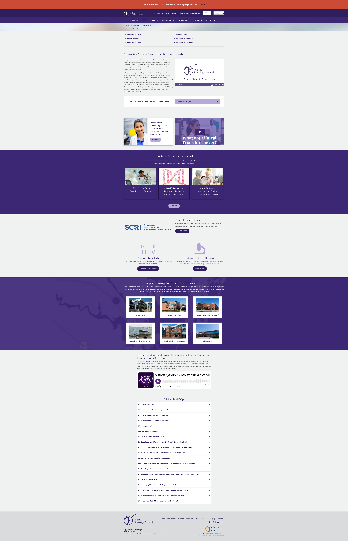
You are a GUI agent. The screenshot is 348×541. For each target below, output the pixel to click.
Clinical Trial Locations (184, 42)
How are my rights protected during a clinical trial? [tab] (157, 485)
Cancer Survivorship (197, 19)
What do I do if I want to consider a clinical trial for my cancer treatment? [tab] (165, 447)
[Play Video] (177, 84)
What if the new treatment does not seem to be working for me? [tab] (162, 453)
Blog (154, 13)
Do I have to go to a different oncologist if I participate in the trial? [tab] (162, 442)
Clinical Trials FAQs (134, 42)
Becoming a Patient (135, 19)
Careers (167, 13)
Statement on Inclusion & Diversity (191, 13)
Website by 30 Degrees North (155, 533)
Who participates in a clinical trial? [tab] (151, 437)
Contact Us (174, 13)
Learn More (182, 231)
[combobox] (207, 13)
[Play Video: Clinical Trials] (200, 132)
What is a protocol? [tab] (145, 426)
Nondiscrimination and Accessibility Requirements (177, 519)
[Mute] (215, 84)
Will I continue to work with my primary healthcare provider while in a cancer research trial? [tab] (172, 474)
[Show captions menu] (212, 84)
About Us (160, 13)
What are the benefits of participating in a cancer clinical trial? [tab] (161, 496)
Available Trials (181, 34)
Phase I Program (133, 38)
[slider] (196, 84)
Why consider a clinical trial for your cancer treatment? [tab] (158, 501)
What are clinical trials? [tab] (147, 404)
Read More (174, 206)
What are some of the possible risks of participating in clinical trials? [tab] (163, 490)
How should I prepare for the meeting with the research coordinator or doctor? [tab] (167, 463)
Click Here (202, 5)
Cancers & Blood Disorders (168, 19)
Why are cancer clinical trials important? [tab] (153, 410)
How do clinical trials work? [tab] (148, 431)
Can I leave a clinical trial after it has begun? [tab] (154, 458)
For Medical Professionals (210, 19)
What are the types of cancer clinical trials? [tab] (154, 421)
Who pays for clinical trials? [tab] (148, 479)
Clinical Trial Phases (134, 34)
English (205, 13)
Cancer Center (127, 29)
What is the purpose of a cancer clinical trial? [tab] (154, 415)
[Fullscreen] (222, 84)
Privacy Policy (200, 519)
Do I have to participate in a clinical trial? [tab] (153, 469)
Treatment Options (155, 19)
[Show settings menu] (219, 84)
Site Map (210, 519)
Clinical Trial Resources (184, 38)
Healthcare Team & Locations (183, 19)
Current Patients (145, 19)
